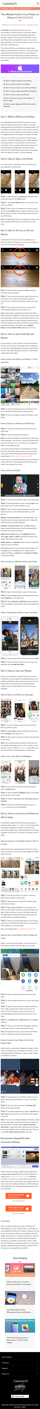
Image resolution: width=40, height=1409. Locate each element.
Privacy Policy (17, 1407)
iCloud (18, 825)
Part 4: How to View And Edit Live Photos (21, 91)
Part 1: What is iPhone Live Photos (19, 81)
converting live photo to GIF (26, 929)
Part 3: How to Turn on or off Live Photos (21, 88)
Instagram (22, 748)
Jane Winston (13, 25)
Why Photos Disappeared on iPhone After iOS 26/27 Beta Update (17, 1340)
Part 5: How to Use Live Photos (17, 95)
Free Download (16, 1195)
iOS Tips (12, 8)
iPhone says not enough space (20, 456)
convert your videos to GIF (19, 1176)
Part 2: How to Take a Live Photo (18, 84)
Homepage (4, 8)
